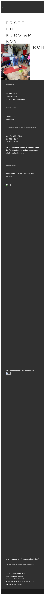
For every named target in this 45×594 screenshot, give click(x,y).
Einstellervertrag (12, 96)
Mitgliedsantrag (11, 93)
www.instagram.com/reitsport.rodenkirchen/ (22, 559)
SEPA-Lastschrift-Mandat (15, 99)
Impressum (10, 119)
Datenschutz (10, 116)
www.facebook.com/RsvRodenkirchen (20, 371)
